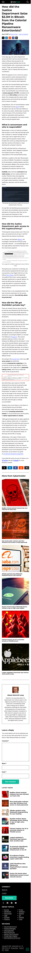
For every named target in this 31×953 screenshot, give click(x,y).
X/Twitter (5, 461)
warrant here (15, 359)
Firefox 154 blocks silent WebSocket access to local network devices (19, 875)
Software (7, 917)
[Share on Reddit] (10, 38)
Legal (5, 916)
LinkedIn (16, 461)
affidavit (19, 240)
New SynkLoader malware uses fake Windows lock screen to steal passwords (14, 541)
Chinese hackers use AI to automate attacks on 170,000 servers (13, 640)
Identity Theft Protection (11, 934)
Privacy (21, 910)
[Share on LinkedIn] (6, 38)
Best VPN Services (9, 932)
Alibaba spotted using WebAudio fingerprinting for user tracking (12, 574)
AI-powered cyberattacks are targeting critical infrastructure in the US (19, 848)
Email (4, 772)
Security (6, 910)
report (17, 107)
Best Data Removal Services (12, 938)
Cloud (20, 919)
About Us (4, 890)
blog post (14, 337)
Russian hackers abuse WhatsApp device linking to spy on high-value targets (14, 607)
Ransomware (8, 914)
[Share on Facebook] (13, 38)
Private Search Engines (10, 936)
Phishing (21, 917)
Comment (5, 741)
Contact (4, 893)
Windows (7, 919)
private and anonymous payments (13, 454)
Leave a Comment (23, 34)
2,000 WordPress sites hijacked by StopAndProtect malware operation (19, 866)
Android (21, 914)
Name (4, 764)
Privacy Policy (14, 948)
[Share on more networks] (16, 38)
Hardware (22, 912)
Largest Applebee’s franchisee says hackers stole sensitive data (15, 673)
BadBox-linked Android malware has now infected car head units (15, 508)
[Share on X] (3, 38)
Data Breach (7, 912)
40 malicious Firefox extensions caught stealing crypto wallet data (19, 857)
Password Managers (10, 929)
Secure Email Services (10, 927)
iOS (20, 916)
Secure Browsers (9, 931)
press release (10, 275)
